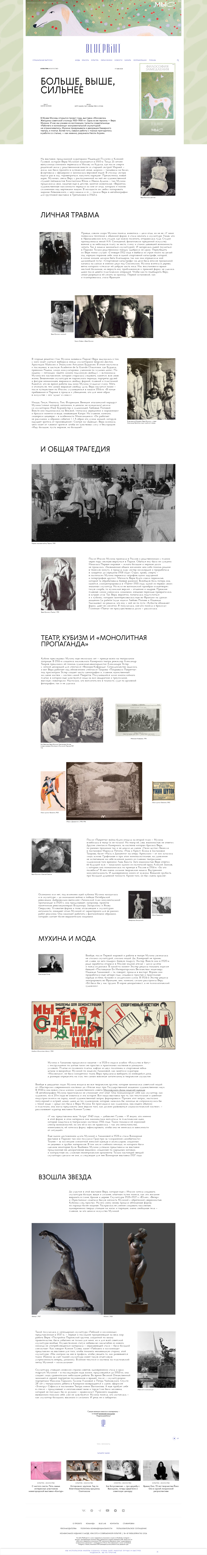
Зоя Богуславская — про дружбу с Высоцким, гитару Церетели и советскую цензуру (123, 1488)
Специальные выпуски (42, 60)
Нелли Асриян (46, 106)
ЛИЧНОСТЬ (105, 1444)
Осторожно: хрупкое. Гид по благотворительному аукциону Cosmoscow (84, 1488)
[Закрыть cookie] (157, 1551)
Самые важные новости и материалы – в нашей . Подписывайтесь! (103, 1414)
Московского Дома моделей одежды (124, 1090)
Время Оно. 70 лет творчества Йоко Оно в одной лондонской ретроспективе (161, 1488)
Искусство (53, 68)
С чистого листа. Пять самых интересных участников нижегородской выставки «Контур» (46, 1488)
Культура (44, 68)
